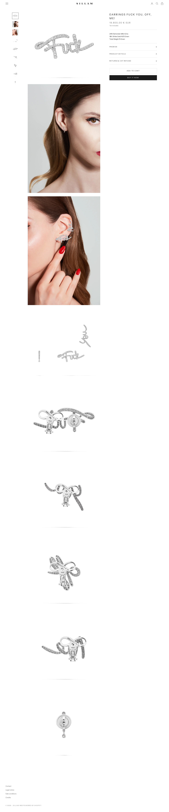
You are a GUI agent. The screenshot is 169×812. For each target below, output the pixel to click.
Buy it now (133, 78)
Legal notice (10, 790)
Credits (8, 797)
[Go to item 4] (15, 40)
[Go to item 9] (15, 82)
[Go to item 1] (15, 16)
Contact (8, 786)
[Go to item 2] (15, 24)
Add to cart (133, 71)
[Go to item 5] (15, 49)
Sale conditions (11, 794)
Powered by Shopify (32, 805)
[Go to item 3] (15, 32)
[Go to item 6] (15, 57)
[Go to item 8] (15, 74)
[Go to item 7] (15, 65)
